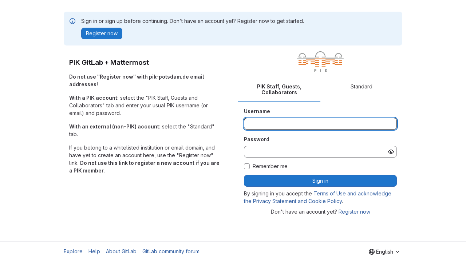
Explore (73, 251)
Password (256, 139)
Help (94, 251)
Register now (354, 212)
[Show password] (391, 152)
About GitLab (121, 251)
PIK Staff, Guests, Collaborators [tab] (279, 89)
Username (257, 111)
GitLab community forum (171, 251)
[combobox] (384, 251)
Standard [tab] (361, 86)
